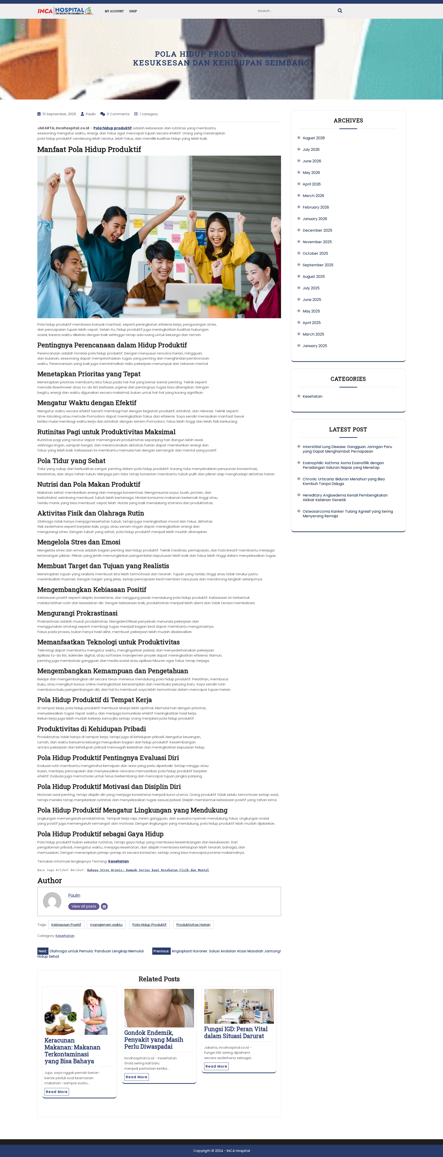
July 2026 (311, 149)
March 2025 (313, 334)
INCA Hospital (238, 1150)
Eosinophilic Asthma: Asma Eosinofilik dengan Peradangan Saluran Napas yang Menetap (343, 465)
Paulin (74, 895)
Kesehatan (118, 861)
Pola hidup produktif (112, 128)
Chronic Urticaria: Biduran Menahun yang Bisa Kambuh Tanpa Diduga (344, 481)
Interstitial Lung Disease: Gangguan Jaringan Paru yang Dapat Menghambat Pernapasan (347, 449)
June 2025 (312, 299)
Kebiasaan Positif (66, 924)
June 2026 (312, 161)
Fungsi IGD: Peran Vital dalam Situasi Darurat (236, 1032)
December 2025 (317, 230)
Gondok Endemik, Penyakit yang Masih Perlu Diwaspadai (153, 1039)
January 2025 (315, 345)
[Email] (104, 906)
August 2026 (314, 138)
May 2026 (311, 172)
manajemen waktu (106, 924)
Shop (133, 11)
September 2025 (318, 265)
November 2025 (317, 242)
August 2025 (314, 276)
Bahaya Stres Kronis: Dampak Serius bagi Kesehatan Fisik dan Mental (148, 870)
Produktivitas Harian (193, 924)
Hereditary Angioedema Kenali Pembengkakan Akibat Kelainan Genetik (345, 498)
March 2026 (313, 195)
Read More (57, 1091)
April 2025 (312, 322)
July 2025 (311, 288)
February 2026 (316, 207)
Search (340, 9)
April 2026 (312, 184)
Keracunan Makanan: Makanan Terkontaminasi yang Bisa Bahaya (73, 1050)
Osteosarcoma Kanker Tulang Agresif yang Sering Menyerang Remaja (348, 514)
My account (114, 11)
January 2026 (315, 218)
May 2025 (311, 311)
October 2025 (315, 253)
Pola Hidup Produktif (149, 924)
